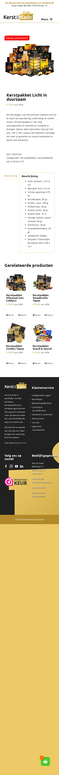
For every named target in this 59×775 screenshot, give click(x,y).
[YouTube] (16, 466)
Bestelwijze (37, 399)
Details (23, 315)
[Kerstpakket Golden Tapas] (16, 333)
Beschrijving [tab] (11, 175)
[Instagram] (11, 466)
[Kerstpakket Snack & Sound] (43, 333)
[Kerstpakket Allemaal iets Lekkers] (16, 282)
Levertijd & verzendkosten (39, 409)
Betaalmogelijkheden (42, 403)
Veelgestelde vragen (41, 395)
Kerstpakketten (28, 157)
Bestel (11, 315)
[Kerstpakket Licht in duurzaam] (29, 60)
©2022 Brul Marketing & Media (29, 519)
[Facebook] (6, 466)
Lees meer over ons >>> (15, 442)
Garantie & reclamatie (42, 414)
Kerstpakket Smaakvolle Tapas (41, 298)
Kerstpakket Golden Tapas (15, 347)
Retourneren (38, 418)
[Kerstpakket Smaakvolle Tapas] (43, 282)
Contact (35, 422)
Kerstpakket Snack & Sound (42, 347)
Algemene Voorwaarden (38, 428)
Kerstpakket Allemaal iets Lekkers (15, 298)
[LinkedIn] (21, 466)
